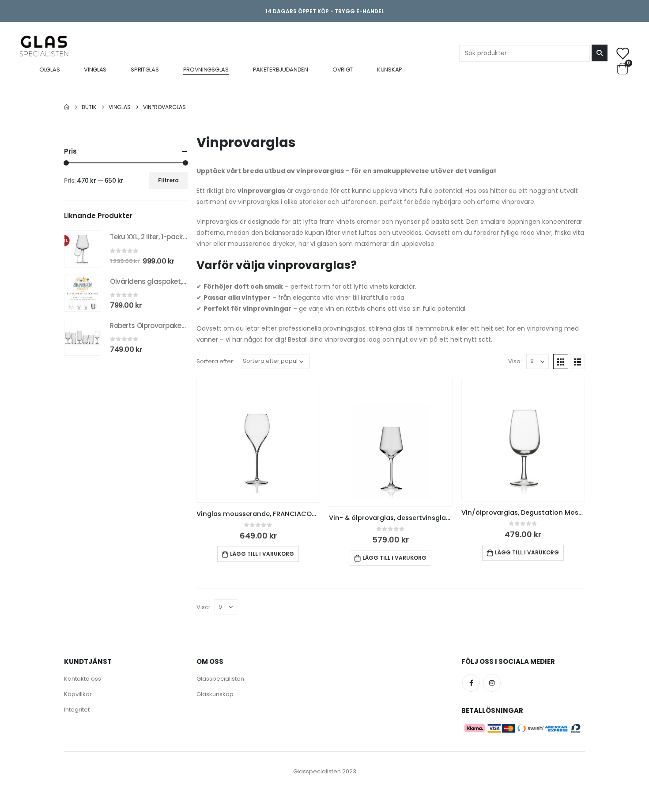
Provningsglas (206, 69)
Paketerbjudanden (280, 69)
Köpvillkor (78, 694)
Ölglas (49, 69)
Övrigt (342, 69)
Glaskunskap (215, 694)
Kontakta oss (82, 678)
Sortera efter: (215, 361)
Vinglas (95, 69)
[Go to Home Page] (66, 107)
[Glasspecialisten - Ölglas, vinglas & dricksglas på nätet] (43, 45)
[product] (258, 440)
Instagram (492, 683)
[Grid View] (560, 361)
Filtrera (168, 180)
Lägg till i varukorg (262, 553)
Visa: (515, 361)
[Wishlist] (622, 53)
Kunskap (389, 69)
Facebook (471, 683)
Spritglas (144, 69)
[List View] (577, 361)
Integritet (77, 709)
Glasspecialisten (220, 678)
